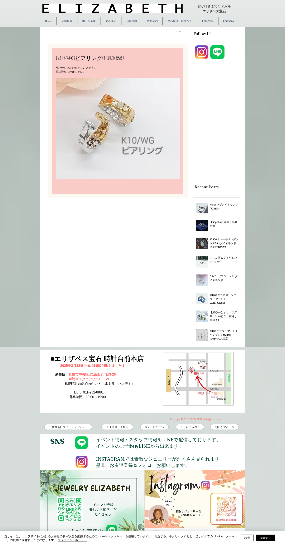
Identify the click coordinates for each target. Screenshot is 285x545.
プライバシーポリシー (72, 540)
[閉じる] (279, 538)
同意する (265, 538)
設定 (247, 538)
